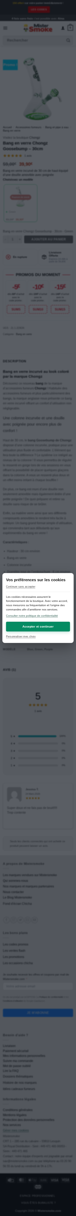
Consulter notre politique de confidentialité (32, 615)
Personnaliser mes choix (21, 636)
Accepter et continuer (38, 626)
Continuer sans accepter (20, 586)
